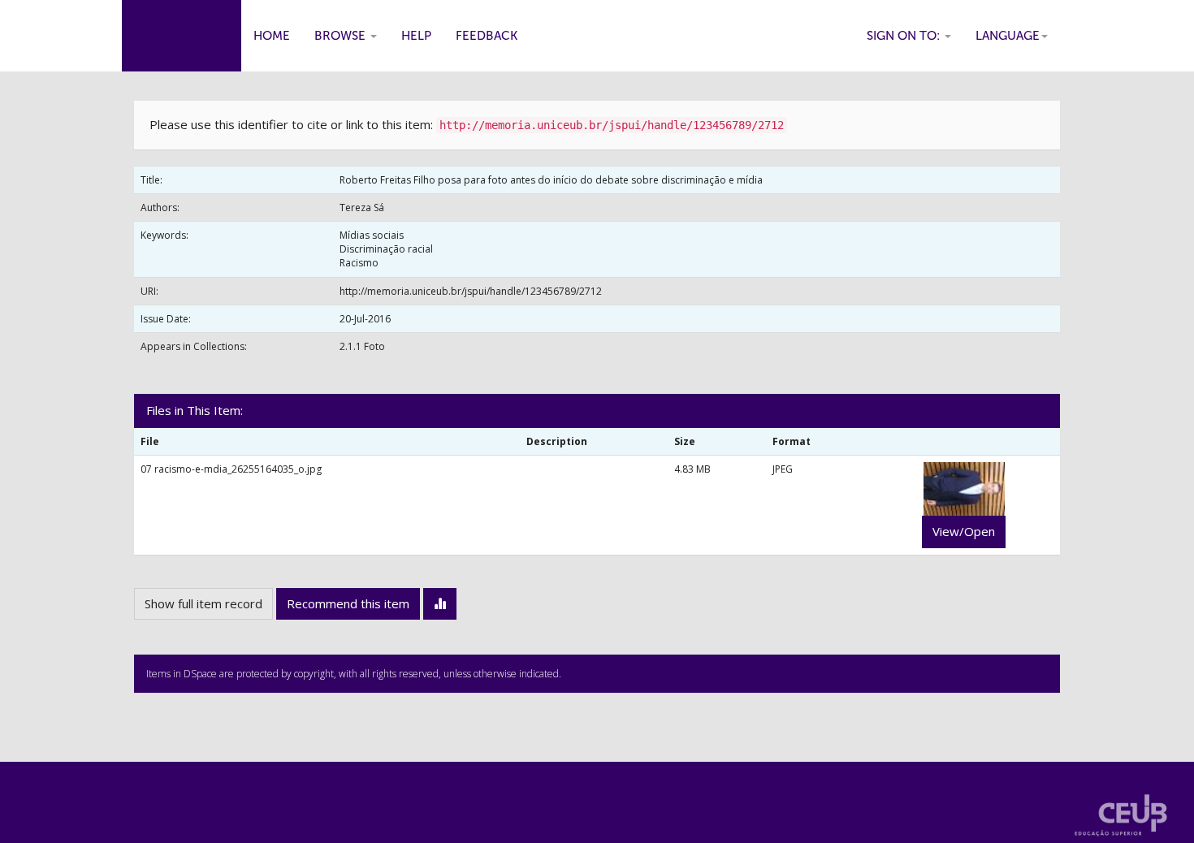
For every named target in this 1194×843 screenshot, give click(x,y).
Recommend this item (348, 603)
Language (1008, 35)
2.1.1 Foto (362, 346)
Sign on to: (905, 35)
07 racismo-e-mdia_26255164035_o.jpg (231, 469)
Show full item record (203, 603)
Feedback (486, 35)
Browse (341, 35)
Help (416, 35)
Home (271, 35)
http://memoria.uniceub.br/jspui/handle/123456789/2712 (471, 291)
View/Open (963, 531)
